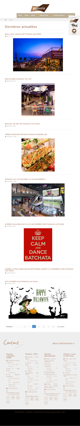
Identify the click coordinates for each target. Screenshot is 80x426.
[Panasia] (40, 8)
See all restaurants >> (64, 343)
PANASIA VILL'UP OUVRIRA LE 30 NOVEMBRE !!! (25, 179)
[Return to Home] (5, 20)
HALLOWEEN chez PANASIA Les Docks (21, 281)
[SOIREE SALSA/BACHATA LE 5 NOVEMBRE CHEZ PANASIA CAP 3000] (38, 244)
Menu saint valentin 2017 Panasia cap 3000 (23, 34)
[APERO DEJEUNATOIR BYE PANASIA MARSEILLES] (38, 155)
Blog (11, 20)
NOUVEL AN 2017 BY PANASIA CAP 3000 (22, 124)
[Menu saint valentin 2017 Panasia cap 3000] (38, 54)
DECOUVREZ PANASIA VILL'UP (18, 79)
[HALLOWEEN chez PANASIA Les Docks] (38, 302)
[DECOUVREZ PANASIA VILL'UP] (38, 99)
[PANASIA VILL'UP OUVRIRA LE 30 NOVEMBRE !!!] (38, 200)
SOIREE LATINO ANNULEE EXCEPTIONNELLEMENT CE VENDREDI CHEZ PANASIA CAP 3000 (39, 270)
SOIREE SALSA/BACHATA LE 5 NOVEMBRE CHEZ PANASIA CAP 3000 (34, 224)
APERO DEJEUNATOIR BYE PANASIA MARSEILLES (26, 134)
